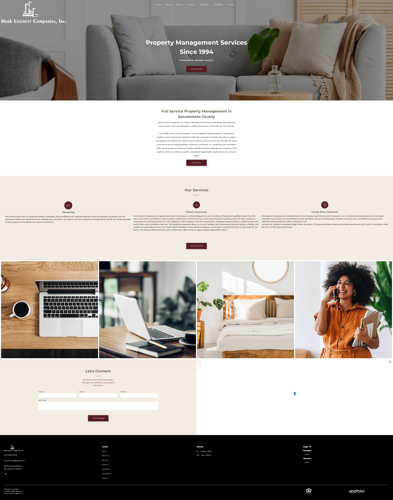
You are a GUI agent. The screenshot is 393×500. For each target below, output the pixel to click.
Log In (307, 454)
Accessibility (15, 489)
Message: (43, 400)
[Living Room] (245, 309)
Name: (41, 391)
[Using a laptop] (49, 309)
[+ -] (294, 396)
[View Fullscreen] (199, 368)
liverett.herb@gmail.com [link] (14, 460)
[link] (309, 489)
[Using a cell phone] (343, 309)
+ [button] (199, 361)
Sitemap (7, 489)
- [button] (199, 364)
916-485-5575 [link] (10, 455)
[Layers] (390, 361)
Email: (82, 391)
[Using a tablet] (147, 309)
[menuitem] (159, 4)
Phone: (123, 391)
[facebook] (5, 474)
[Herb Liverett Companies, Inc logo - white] (34, 3)
